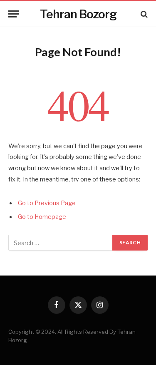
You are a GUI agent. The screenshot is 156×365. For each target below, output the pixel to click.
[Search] (143, 14)
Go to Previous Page (47, 203)
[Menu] (13, 14)
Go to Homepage (42, 217)
